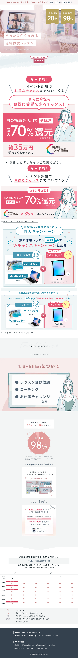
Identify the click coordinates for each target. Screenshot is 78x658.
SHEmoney (32, 635)
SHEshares (24, 635)
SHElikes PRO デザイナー (52, 635)
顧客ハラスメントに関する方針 (39, 648)
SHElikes (17, 635)
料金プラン (31, 645)
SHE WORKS (40, 635)
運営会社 (17, 645)
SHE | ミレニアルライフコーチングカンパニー (27, 632)
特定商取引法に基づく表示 (22, 648)
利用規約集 (24, 645)
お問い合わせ (39, 645)
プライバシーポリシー (50, 645)
